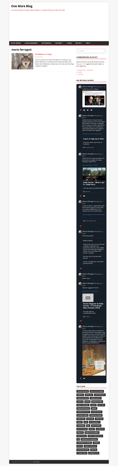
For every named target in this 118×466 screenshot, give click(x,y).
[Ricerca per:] (91, 51)
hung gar (90, 419)
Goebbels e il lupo (43, 54)
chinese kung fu (96, 398)
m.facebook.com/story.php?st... (92, 134)
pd (78, 439)
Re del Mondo (16, 43)
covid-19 (80, 401)
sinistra (93, 449)
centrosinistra (100, 395)
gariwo (94, 408)
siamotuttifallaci (90, 446)
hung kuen (99, 419)
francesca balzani (83, 408)
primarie (96, 443)
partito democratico (95, 436)
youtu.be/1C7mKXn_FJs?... (90, 291)
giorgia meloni (96, 412)
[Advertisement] (59, 27)
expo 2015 (101, 405)
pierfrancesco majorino (89, 439)
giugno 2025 (82, 64)
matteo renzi (96, 425)
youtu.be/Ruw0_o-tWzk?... (90, 165)
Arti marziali (46, 43)
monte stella (81, 436)
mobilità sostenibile (92, 432)
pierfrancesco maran (84, 443)
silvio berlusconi (82, 449)
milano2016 (100, 429)
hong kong (81, 419)
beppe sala (89, 395)
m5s (88, 425)
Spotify (80, 72)
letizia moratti (95, 422)
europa (93, 405)
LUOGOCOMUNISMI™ (31, 43)
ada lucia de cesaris (97, 391)
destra (87, 401)
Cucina (69, 43)
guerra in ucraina (96, 415)
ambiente (80, 395)
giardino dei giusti (83, 412)
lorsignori (80, 425)
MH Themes (36, 462)
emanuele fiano (97, 401)
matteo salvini (82, 429)
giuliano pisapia (82, 415)
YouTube (80, 74)
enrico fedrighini (82, 405)
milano (91, 429)
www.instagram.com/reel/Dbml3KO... (94, 215)
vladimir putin (93, 453)
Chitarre (58, 43)
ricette (79, 446)
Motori (78, 43)
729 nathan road (82, 391)
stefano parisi (81, 453)
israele (79, 422)
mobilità (80, 432)
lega (85, 422)
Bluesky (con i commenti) (85, 70)
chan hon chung (82, 398)
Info (87, 43)
